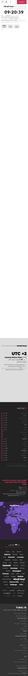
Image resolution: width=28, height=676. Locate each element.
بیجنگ (10, 26)
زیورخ (25, 434)
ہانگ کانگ (24, 455)
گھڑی (25, 626)
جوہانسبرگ (23, 432)
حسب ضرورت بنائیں (21, 665)
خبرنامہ (24, 652)
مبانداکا (21, 593)
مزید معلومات (22, 20)
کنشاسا (6, 593)
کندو (14, 593)
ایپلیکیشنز (23, 645)
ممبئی (25, 448)
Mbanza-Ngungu (6, 579)
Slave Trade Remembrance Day (10, 17)
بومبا (8, 587)
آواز (25, 641)
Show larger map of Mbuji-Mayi (17, 515)
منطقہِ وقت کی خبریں (20, 650)
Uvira (21, 584)
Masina (20, 576)
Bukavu (7, 554)
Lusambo (6, 576)
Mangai (13, 576)
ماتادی (5, 590)
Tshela (6, 584)
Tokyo (4, 26)
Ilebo (21, 560)
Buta (4, 557)
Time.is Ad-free (22, 668)
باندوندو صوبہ (16, 587)
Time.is (22, 2)
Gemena (15, 560)
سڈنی (25, 460)
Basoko (8, 551)
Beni (13, 551)
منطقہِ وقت (23, 621)
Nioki (22, 582)
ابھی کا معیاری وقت (20, 613)
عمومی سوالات (23, 670)
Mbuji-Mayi (19, 579)
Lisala (12, 573)
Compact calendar (21, 636)
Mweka (5, 582)
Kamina (23, 565)
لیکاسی (12, 590)
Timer (25, 631)
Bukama (19, 551)
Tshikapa (13, 584)
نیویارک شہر (23, 418)
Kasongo (22, 568)
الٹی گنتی (23, 628)
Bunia (21, 554)
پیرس (17, 26)
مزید (2, 29)
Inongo (5, 562)
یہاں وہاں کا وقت (21, 616)
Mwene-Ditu (14, 582)
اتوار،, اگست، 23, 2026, (10, 15)
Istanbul (24, 439)
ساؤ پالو (24, 422)
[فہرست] (2, 2)
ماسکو (25, 443)
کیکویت (19, 595)
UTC (25, 425)
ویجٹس (25, 647)
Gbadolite (7, 560)
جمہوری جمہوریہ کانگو (14, 547)
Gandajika (20, 557)
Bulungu (15, 554)
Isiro (10, 562)
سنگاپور (24, 453)
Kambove (15, 565)
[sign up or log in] (6, 2)
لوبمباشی (21, 590)
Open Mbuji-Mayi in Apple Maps (17, 520)
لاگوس (25, 427)
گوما (13, 595)
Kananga (14, 568)
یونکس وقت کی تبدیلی (20, 661)
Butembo (11, 557)
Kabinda (22, 562)
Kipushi (8, 571)
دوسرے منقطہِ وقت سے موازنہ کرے (17, 465)
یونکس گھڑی (23, 659)
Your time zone (22, 618)
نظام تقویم (23, 633)
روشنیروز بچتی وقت (21, 623)
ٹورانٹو (24, 420)
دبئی (25, 446)
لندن (25, 429)
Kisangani (17, 571)
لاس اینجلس (24, 413)
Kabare (16, 562)
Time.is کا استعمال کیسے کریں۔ (17, 673)
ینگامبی (7, 595)
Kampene (5, 568)
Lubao (23, 573)
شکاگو (25, 415)
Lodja (17, 573)
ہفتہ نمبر (23, 638)
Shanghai (24, 450)
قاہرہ (25, 441)
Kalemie (7, 565)
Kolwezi (5, 574)
